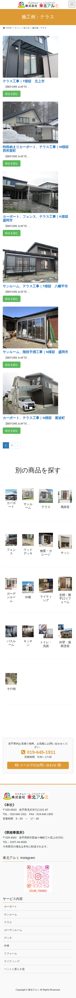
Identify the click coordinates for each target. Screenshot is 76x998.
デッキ (8, 937)
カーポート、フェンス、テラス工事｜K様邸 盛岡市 (37, 218)
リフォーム (10, 953)
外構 (6, 945)
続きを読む (11, 93)
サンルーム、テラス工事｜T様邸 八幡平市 (35, 286)
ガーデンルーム (13, 930)
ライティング (12, 961)
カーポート (10, 906)
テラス (8, 922)
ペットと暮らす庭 (14, 969)
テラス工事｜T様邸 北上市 (24, 81)
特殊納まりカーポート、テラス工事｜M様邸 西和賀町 (37, 148)
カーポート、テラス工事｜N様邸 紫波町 (34, 418)
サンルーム (10, 914)
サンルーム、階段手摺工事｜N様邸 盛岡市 (35, 352)
